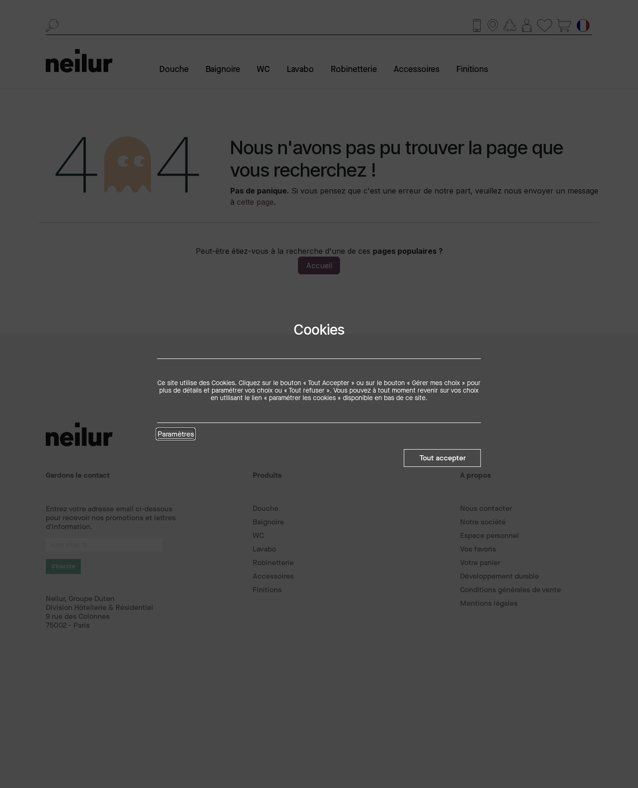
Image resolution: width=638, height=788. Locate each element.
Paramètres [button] (175, 434)
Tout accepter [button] (442, 458)
